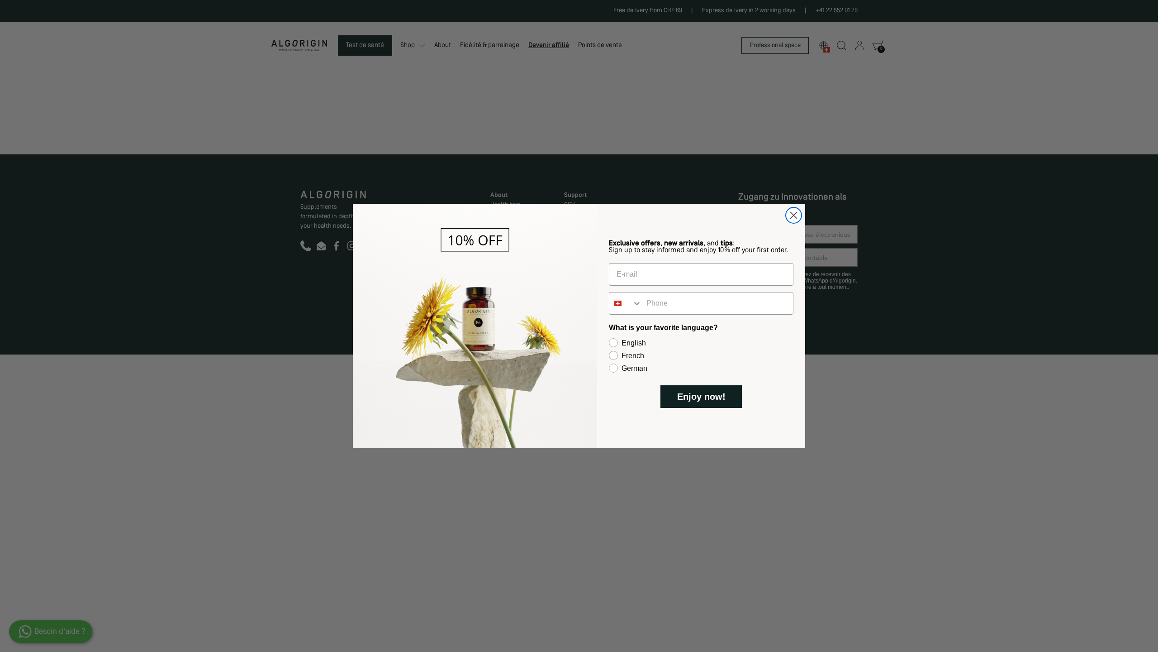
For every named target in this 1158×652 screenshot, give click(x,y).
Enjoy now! (701, 397)
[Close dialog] (794, 215)
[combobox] (625, 303)
